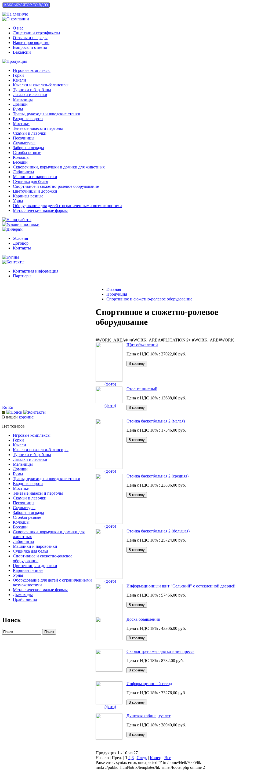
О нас (18, 28)
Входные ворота (28, 118)
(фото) (110, 384)
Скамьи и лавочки (29, 133)
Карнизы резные (28, 196)
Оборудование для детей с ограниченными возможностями (67, 205)
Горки (18, 75)
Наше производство (31, 42)
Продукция (116, 294)
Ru (4, 407)
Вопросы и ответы (30, 47)
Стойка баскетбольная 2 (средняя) (157, 476)
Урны (18, 200)
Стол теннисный (141, 389)
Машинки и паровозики (35, 176)
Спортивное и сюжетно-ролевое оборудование (56, 186)
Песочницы (23, 138)
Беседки (20, 162)
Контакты (22, 248)
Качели (19, 80)
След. (142, 757)
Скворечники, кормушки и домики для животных (59, 167)
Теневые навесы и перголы (38, 128)
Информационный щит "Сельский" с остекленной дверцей (181, 586)
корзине (26, 417)
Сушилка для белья (30, 181)
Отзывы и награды (30, 37)
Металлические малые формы (40, 210)
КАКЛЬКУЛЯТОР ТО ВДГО (26, 5)
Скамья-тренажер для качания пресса (160, 651)
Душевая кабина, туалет (148, 716)
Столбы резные (27, 152)
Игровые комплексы (31, 70)
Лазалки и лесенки (30, 94)
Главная (113, 289)
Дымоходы (23, 594)
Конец (155, 757)
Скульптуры (24, 143)
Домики (20, 104)
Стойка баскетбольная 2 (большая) (158, 531)
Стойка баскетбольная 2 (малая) (155, 421)
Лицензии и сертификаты (36, 33)
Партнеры (22, 276)
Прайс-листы (25, 599)
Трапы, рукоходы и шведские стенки (46, 114)
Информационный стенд (149, 683)
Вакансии (22, 52)
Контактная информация (35, 271)
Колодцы (21, 157)
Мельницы (23, 99)
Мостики (21, 123)
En (10, 407)
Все (167, 757)
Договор (20, 243)
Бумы (18, 109)
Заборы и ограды (28, 147)
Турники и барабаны (32, 89)
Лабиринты (23, 172)
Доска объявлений (143, 619)
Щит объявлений (142, 345)
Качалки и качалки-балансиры (40, 85)
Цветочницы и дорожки (35, 191)
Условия (20, 238)
